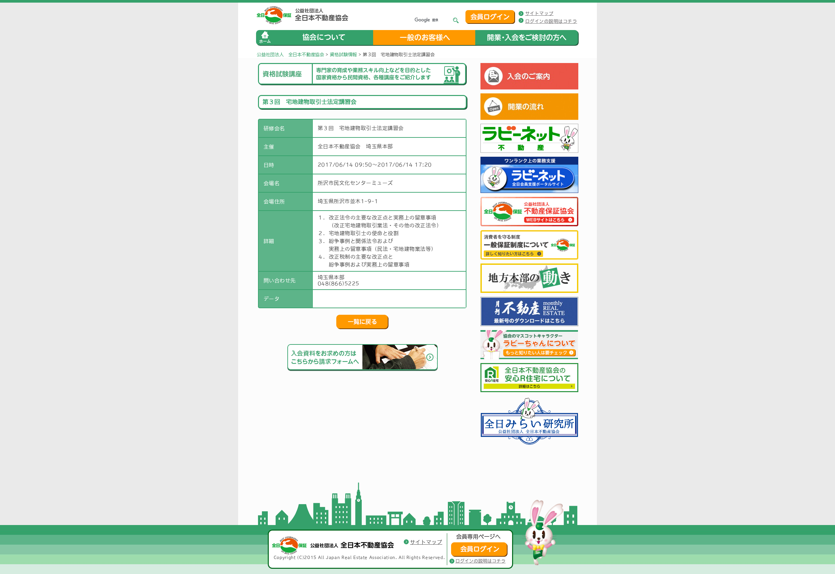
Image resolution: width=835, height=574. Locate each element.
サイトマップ (539, 13)
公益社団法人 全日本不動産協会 (290, 54)
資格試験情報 (343, 54)
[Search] (456, 20)
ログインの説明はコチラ (551, 21)
